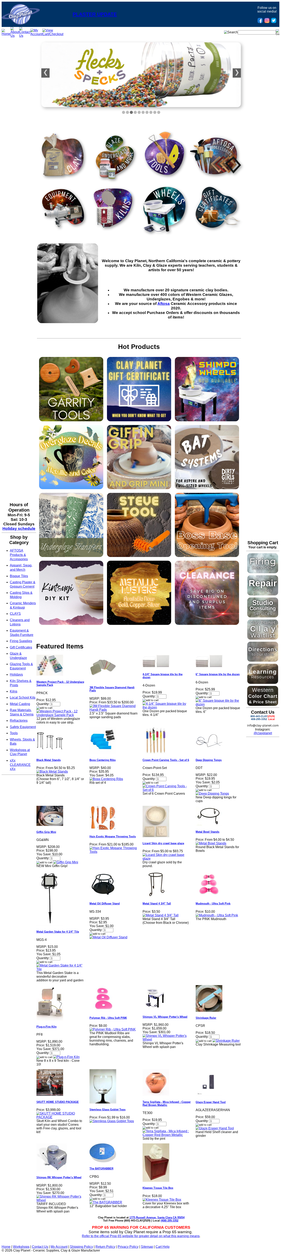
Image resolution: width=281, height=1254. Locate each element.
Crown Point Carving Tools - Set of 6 (166, 760)
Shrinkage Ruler (206, 1017)
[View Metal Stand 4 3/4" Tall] (161, 915)
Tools (14, 733)
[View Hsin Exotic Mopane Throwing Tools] (113, 851)
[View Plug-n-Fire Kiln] (66, 1057)
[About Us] (14, 35)
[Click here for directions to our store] (262, 660)
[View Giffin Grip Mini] (65, 862)
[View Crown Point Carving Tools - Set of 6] (167, 790)
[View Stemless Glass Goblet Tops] (111, 1121)
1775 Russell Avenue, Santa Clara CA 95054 (157, 1217)
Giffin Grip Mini (46, 832)
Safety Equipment (23, 727)
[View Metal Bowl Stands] (211, 843)
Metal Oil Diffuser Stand (104, 903)
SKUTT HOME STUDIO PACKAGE (57, 1101)
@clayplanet (263, 733)
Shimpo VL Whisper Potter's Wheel (165, 1016)
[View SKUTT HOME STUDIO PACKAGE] (60, 1117)
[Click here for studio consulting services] (262, 616)
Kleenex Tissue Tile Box (158, 1187)
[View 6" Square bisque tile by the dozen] (220, 704)
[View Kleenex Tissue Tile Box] (162, 1199)
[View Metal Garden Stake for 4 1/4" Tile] (60, 969)
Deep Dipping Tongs (209, 760)
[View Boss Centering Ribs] (106, 779)
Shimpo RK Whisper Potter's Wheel (58, 1177)
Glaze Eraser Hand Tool (211, 1102)
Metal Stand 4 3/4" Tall (157, 903)
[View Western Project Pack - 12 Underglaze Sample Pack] (60, 715)
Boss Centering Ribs (102, 760)
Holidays (16, 674)
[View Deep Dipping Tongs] (212, 793)
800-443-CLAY (259, 716)
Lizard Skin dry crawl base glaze (163, 843)
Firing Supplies (21, 641)
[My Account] (36, 34)
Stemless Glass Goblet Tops (107, 1109)
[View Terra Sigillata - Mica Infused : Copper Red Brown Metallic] (167, 1135)
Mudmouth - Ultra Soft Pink (213, 903)
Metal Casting (20, 704)
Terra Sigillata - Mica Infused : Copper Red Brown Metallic (167, 1103)
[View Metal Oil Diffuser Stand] (108, 937)
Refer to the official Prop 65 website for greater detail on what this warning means (141, 1236)
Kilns (13, 691)
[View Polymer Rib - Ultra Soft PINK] (112, 1029)
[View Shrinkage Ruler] (226, 1040)
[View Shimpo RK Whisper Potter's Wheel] (60, 1200)
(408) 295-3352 (169, 1220)
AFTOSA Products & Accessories (19, 555)
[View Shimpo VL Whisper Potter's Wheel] (167, 1039)
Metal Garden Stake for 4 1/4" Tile (57, 931)
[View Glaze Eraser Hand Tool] (215, 1128)
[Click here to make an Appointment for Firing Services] (262, 572)
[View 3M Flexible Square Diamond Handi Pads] (113, 709)
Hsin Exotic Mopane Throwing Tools (112, 836)
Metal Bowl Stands (207, 831)
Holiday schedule (18, 528)
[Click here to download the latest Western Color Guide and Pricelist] (262, 704)
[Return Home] (21, 23)
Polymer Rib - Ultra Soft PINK (108, 1017)
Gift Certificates (21, 647)
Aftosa (163, 303)
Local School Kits (22, 697)
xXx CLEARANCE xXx (20, 765)
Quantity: (42, 704)
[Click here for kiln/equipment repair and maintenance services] (262, 594)
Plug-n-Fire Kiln (46, 1026)
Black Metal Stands (48, 760)
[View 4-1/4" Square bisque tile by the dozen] (167, 707)
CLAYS (15, 613)
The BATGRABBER (101, 1168)
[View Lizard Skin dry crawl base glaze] (167, 858)
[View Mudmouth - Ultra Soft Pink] (217, 915)
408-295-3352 (259, 719)
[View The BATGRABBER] (105, 1202)
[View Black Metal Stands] (52, 771)
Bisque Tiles (19, 576)
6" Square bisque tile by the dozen (218, 674)
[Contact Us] (24, 35)
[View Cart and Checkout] (52, 34)
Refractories (19, 720)
